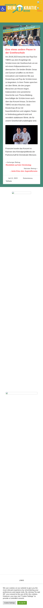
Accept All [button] (22, 603)
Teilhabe (9, 181)
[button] (3, 9)
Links (21, 580)
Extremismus (27, 178)
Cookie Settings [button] (9, 603)
